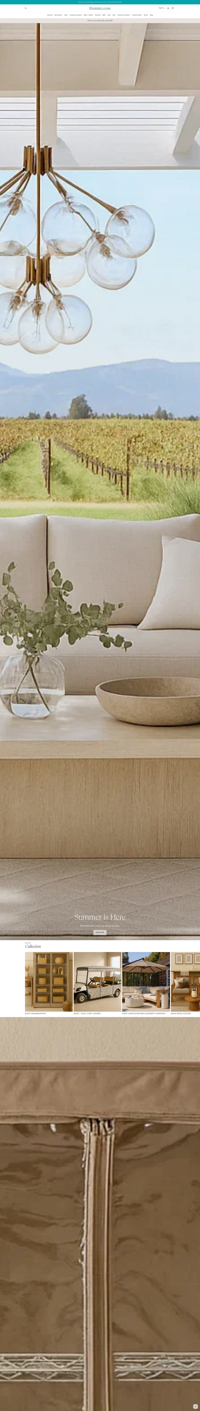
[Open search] (25, 8)
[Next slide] (172, 983)
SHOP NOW (100, 932)
